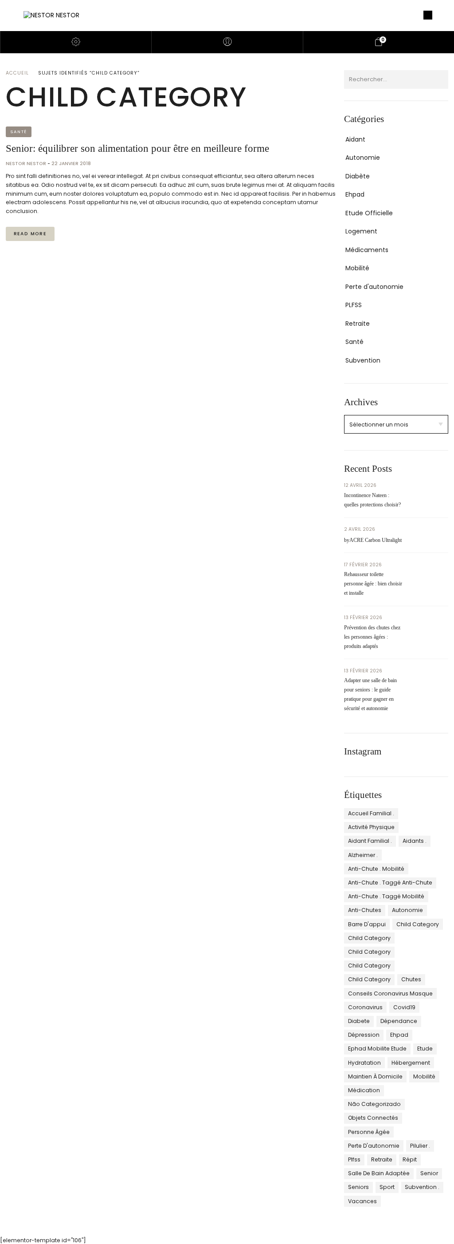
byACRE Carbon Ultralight (373, 540)
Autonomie (362, 157)
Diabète (357, 176)
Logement (361, 231)
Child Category (417, 924)
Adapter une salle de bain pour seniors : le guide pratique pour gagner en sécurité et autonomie (370, 694)
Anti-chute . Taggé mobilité (386, 896)
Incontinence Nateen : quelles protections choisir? (372, 500)
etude (425, 1048)
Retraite (357, 323)
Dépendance (398, 1021)
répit (410, 1159)
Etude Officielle (369, 213)
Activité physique (371, 827)
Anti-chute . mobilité (376, 869)
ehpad (399, 1035)
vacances (362, 1201)
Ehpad (354, 194)
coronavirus (365, 1007)
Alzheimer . (363, 855)
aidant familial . (370, 841)
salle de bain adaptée (379, 1173)
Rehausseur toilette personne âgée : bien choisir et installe (373, 583)
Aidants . (415, 841)
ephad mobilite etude (377, 1048)
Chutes (411, 979)
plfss (354, 1159)
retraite (381, 1159)
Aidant (355, 139)
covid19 (404, 1007)
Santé (18, 131)
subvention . (422, 1187)
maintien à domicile (375, 1076)
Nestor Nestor (26, 163)
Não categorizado (374, 1104)
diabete (359, 1021)
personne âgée (369, 1132)
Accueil (17, 73)
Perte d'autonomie (374, 286)
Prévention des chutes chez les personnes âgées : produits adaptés (372, 636)
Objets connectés (373, 1118)
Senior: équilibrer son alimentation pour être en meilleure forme (137, 148)
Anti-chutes (364, 910)
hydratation (364, 1062)
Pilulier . (420, 1145)
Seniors (358, 1187)
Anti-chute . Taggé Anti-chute (390, 882)
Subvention (362, 360)
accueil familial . (371, 813)
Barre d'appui (367, 924)
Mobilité (357, 268)
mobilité (424, 1076)
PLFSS (353, 304)
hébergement (410, 1062)
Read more (30, 233)
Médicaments (366, 249)
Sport (387, 1187)
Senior (429, 1173)
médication (364, 1090)
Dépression (364, 1035)
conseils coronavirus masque (390, 993)
